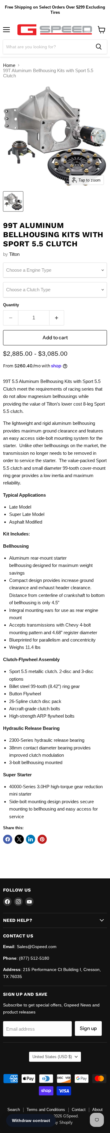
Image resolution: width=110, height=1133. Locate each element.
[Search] (98, 47)
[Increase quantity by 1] (57, 318)
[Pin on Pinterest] (42, 839)
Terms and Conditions (46, 1109)
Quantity (11, 305)
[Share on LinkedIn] (30, 839)
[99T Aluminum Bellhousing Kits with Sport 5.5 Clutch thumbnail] (13, 201)
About (97, 1109)
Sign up (88, 1028)
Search (13, 1109)
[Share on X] (19, 839)
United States (52, 1056)
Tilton (14, 254)
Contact (79, 1109)
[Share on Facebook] (7, 839)
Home (9, 65)
